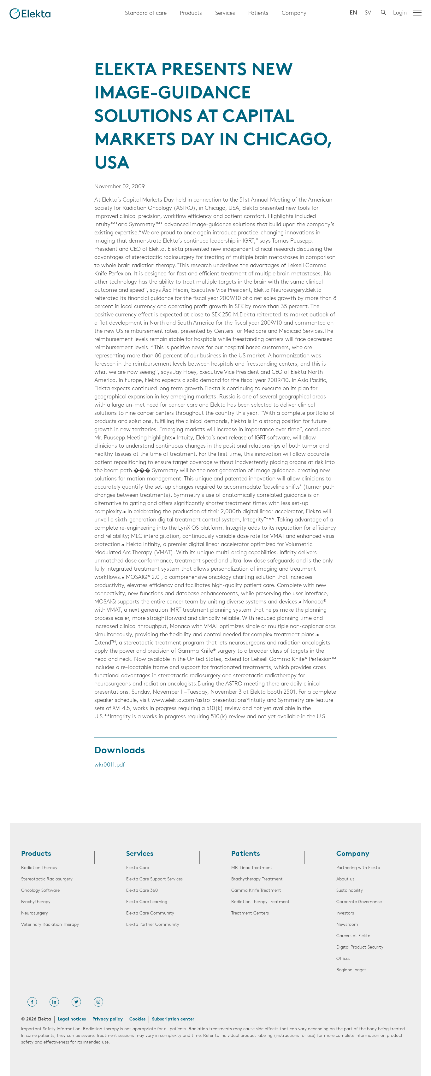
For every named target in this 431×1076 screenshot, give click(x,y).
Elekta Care (137, 868)
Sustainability (349, 890)
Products (191, 13)
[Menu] (417, 12)
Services (225, 13)
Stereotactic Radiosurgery (47, 879)
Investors (345, 913)
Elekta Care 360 (142, 890)
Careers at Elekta (353, 936)
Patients (258, 13)
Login (400, 13)
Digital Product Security (359, 947)
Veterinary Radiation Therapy (50, 924)
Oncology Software (40, 890)
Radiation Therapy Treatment (260, 902)
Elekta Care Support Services (154, 879)
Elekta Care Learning (146, 902)
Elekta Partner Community (152, 924)
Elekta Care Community (150, 913)
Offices (343, 958)
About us (345, 879)
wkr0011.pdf (109, 765)
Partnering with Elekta (358, 868)
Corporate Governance (359, 902)
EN (353, 13)
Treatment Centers (250, 913)
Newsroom (347, 924)
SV (368, 13)
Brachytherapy (35, 902)
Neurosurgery (34, 913)
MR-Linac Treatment (251, 868)
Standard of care (146, 13)
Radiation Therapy (39, 868)
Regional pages (351, 970)
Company (294, 13)
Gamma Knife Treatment (256, 890)
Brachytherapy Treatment (257, 879)
